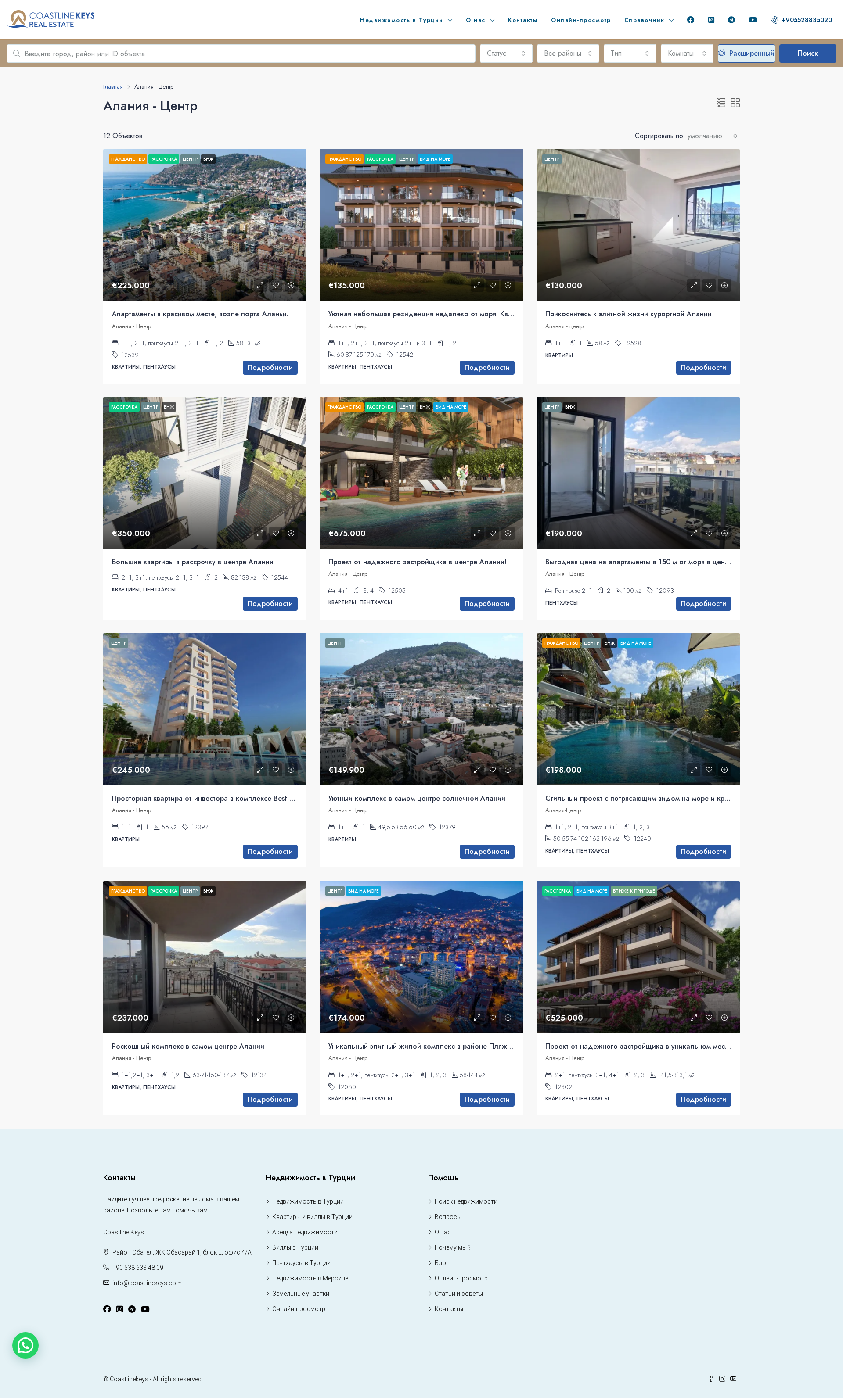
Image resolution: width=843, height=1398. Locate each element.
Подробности (270, 367)
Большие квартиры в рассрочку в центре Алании (193, 562)
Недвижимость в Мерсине (310, 1278)
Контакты (523, 20)
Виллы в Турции (295, 1247)
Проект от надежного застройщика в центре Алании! (417, 562)
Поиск (808, 53)
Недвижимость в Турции (401, 20)
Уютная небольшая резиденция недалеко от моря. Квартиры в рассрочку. (451, 314)
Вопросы (448, 1216)
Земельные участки (300, 1293)
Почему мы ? (453, 1247)
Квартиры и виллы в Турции (312, 1216)
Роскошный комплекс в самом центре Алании (188, 1046)
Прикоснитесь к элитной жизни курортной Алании (628, 314)
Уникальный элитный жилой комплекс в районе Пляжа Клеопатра (438, 1046)
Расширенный (751, 53)
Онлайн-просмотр (581, 20)
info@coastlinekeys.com (147, 1283)
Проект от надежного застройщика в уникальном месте (638, 1046)
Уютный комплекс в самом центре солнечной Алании (416, 798)
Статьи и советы (459, 1293)
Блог (442, 1262)
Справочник (644, 20)
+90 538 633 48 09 (137, 1267)
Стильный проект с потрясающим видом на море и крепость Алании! (660, 798)
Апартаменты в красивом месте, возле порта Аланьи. (200, 314)
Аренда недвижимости (305, 1232)
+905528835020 (806, 19)
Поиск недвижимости (466, 1201)
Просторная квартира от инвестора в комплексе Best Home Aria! (218, 798)
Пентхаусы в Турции (301, 1262)
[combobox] (506, 53)
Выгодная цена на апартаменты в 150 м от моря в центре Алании (654, 562)
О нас (476, 20)
